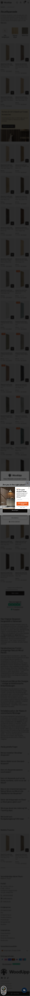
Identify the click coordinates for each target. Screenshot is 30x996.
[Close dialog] (29, 488)
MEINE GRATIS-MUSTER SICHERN (22, 504)
